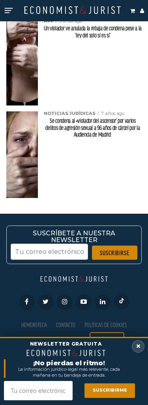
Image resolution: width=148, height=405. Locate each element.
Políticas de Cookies (105, 325)
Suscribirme (110, 390)
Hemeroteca (34, 325)
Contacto (65, 325)
